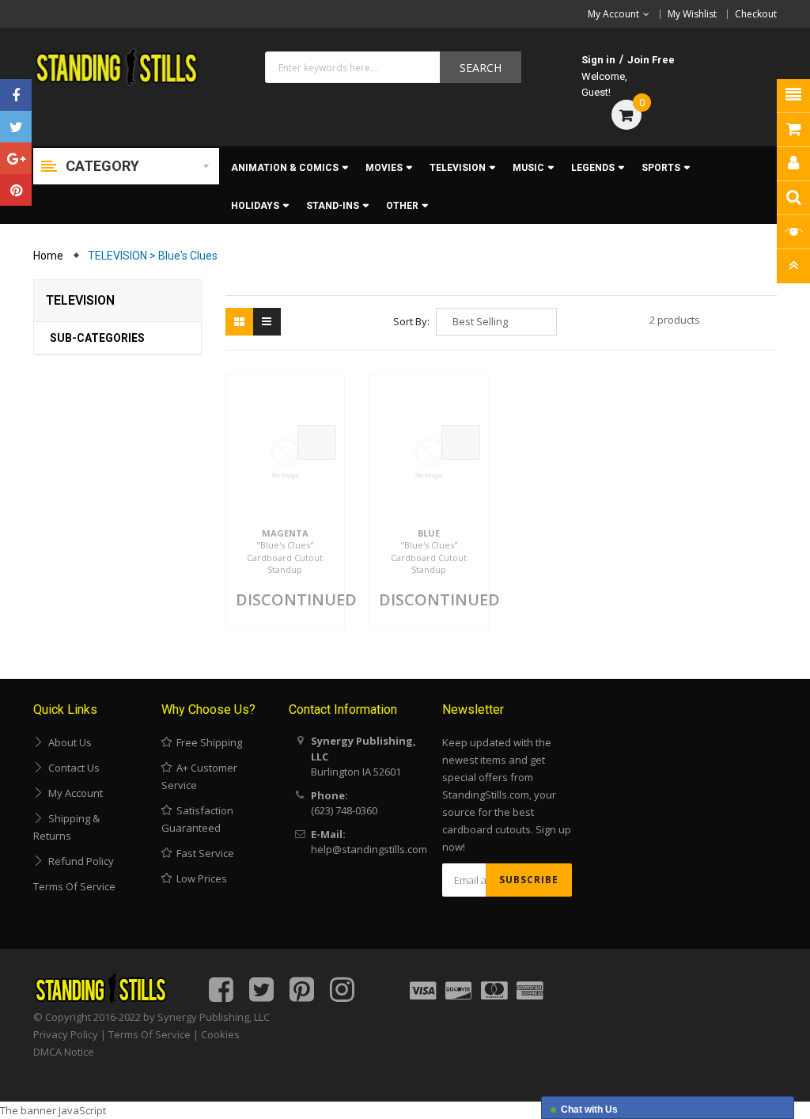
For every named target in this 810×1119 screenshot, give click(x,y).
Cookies (220, 1034)
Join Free (651, 60)
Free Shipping (207, 742)
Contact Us (72, 768)
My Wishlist (692, 14)
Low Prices (199, 878)
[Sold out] (316, 442)
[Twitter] (16, 126)
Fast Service (203, 853)
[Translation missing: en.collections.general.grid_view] (239, 322)
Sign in (598, 60)
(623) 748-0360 (344, 810)
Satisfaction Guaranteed (197, 819)
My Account (73, 793)
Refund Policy (79, 861)
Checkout (756, 14)
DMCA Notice (63, 1052)
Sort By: (411, 321)
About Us (68, 742)
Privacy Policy (65, 1034)
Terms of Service (74, 886)
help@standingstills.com (369, 849)
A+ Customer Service (199, 776)
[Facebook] (16, 95)
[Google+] (16, 158)
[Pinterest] (16, 190)
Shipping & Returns (66, 827)
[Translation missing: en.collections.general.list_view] (267, 322)
